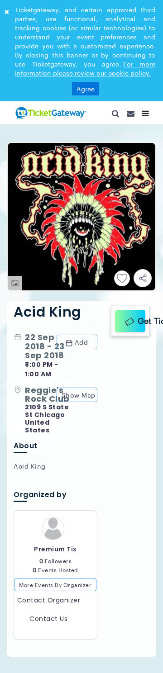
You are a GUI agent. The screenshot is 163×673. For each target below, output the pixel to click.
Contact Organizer (49, 604)
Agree (86, 88)
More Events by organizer (55, 588)
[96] (50, 112)
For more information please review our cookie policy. (85, 68)
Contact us (48, 622)
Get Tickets (139, 318)
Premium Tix (55, 552)
